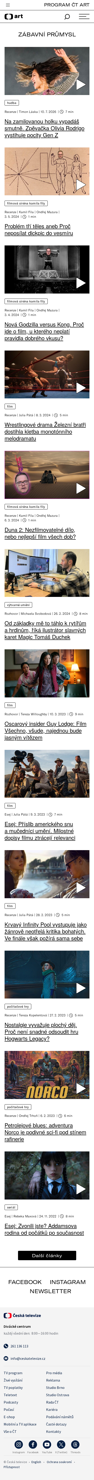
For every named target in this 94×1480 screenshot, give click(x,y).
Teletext (10, 1395)
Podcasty (11, 1402)
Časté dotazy (56, 1424)
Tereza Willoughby (34, 714)
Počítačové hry (18, 1006)
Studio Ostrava (57, 1395)
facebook (25, 1282)
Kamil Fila (26, 212)
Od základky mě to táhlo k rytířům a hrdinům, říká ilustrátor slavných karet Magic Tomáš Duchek (45, 630)
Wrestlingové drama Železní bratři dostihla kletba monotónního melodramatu (45, 431)
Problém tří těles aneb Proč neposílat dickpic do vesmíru (39, 229)
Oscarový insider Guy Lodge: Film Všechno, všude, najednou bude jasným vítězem (45, 730)
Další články (47, 1255)
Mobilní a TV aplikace (20, 1424)
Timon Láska (28, 112)
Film (10, 406)
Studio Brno (55, 1387)
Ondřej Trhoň (28, 1116)
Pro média (54, 1373)
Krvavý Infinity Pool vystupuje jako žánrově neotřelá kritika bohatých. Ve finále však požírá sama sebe (46, 931)
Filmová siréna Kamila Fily (26, 203)
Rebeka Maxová (25, 1216)
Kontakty (53, 1431)
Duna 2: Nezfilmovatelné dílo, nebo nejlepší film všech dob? (40, 532)
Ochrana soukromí (59, 1462)
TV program (13, 1373)
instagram (68, 1282)
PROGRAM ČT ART (66, 5)
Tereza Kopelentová (33, 1015)
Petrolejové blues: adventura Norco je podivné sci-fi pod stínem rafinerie (45, 1132)
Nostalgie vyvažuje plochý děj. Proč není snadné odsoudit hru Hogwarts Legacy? (41, 1031)
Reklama (53, 1380)
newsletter (50, 1291)
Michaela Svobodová (36, 613)
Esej (8, 814)
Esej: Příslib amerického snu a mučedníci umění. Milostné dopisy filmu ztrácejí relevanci (40, 830)
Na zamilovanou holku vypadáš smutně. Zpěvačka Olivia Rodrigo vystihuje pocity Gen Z (44, 128)
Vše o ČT (10, 1431)
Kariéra (51, 1409)
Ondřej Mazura (47, 212)
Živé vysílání (13, 1380)
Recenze (10, 112)
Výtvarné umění (18, 605)
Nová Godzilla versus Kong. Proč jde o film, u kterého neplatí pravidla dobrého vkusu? (44, 331)
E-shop (9, 1417)
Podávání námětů (59, 1417)
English (36, 1462)
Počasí (9, 1409)
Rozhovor (11, 613)
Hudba (11, 103)
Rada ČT (52, 1402)
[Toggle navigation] (8, 5)
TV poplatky (13, 1387)
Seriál (11, 1207)
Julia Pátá (26, 415)
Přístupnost (12, 1467)
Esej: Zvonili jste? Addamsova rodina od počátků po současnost (44, 1229)
